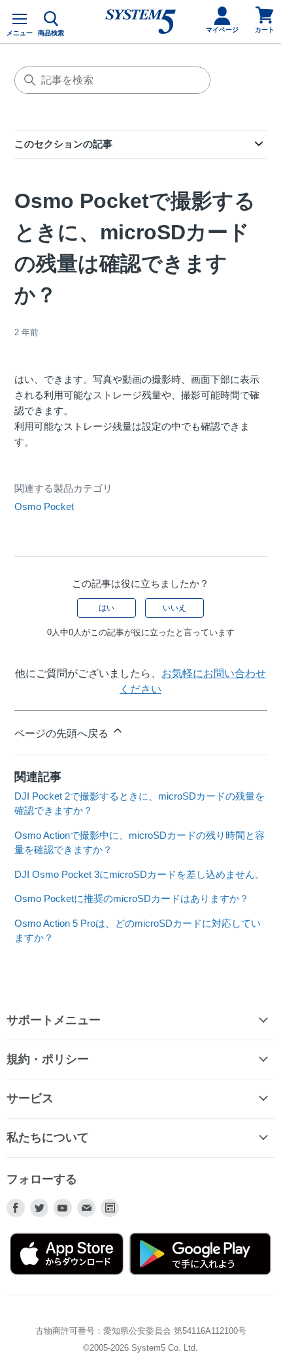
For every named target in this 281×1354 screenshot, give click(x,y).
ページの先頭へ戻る (62, 733)
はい (106, 607)
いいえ (174, 607)
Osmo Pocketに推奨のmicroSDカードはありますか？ (131, 898)
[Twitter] (39, 1208)
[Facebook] (16, 1208)
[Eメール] (86, 1208)
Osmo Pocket (44, 506)
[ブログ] (110, 1208)
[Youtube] (63, 1208)
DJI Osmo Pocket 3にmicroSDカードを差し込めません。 (139, 874)
